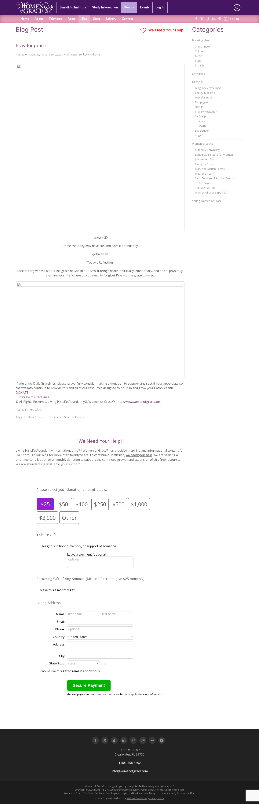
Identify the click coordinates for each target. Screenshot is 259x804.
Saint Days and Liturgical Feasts (214, 178)
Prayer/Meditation (206, 111)
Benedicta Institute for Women (214, 154)
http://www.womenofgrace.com (138, 402)
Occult (199, 107)
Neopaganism (203, 102)
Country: (59, 637)
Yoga (198, 135)
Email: (61, 622)
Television (55, 18)
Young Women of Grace (207, 201)
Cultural (199, 51)
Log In (159, 7)
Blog (84, 18)
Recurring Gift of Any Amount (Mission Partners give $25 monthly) (90, 578)
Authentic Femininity (207, 150)
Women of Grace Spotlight (211, 192)
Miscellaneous (203, 97)
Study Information (105, 7)
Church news (203, 46)
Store (96, 18)
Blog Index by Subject (208, 88)
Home (24, 18)
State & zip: (57, 663)
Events (144, 7)
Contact (127, 18)
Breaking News (201, 40)
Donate (129, 7)
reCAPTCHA (105, 694)
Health (202, 126)
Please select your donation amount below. (71, 489)
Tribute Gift (46, 534)
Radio (72, 18)
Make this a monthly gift (57, 590)
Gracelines (41, 397)
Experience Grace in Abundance (69, 417)
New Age (197, 82)
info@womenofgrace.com (129, 771)
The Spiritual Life (205, 188)
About (39, 18)
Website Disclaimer (137, 798)
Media (198, 56)
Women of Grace (202, 143)
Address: (59, 644)
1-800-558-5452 (130, 763)
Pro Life (200, 65)
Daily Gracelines (37, 417)
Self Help (200, 116)
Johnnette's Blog (205, 159)
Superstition (202, 130)
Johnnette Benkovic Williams (83, 54)
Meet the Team (204, 173)
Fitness (202, 121)
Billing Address (48, 602)
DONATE (22, 392)
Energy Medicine (205, 92)
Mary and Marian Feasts (210, 169)
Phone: (60, 629)
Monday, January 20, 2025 (45, 54)
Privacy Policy (156, 798)
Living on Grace (204, 164)
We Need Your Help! (165, 30)
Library (111, 18)
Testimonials (203, 183)
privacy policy (131, 694)
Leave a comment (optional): (87, 554)
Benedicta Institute (73, 7)
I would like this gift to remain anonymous (70, 671)
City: (62, 656)
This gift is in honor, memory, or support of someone (78, 546)
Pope (198, 60)
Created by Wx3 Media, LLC (110, 798)
